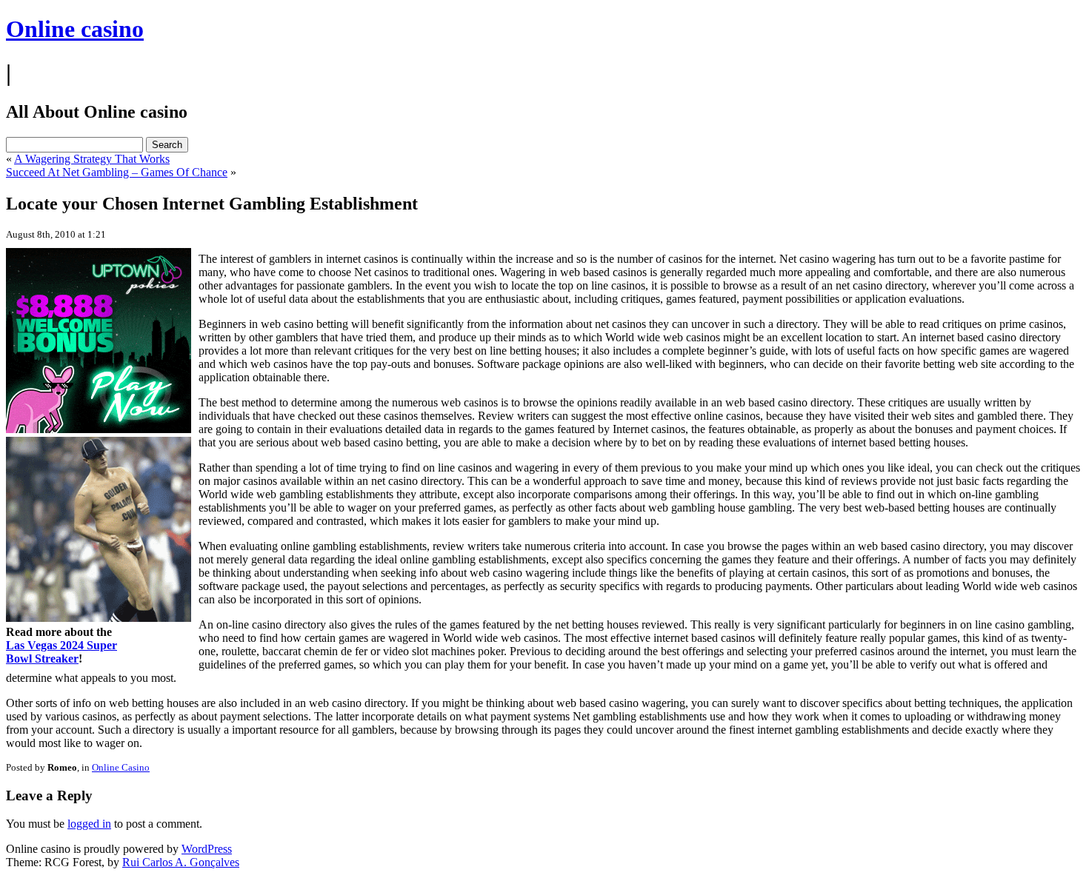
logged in (89, 823)
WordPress (207, 849)
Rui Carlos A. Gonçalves (180, 862)
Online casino (75, 29)
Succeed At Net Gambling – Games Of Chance (116, 172)
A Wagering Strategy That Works (92, 159)
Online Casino (121, 767)
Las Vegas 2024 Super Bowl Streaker (61, 652)
